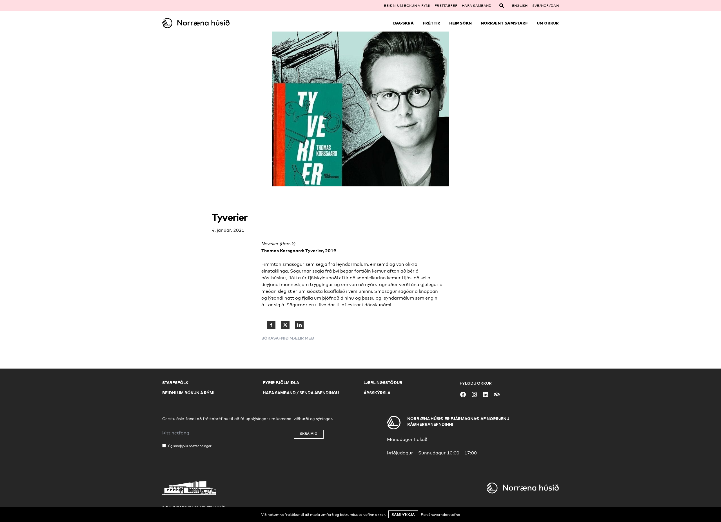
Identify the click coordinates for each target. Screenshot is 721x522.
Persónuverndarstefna (440, 514)
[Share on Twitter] (285, 325)
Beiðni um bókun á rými (407, 6)
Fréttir (431, 23)
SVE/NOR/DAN (545, 6)
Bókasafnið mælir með (287, 338)
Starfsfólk (175, 382)
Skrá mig (308, 433)
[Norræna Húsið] (211, 23)
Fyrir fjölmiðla (281, 382)
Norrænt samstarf (504, 23)
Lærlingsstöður (383, 382)
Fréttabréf (446, 6)
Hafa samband (477, 6)
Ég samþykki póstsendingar (190, 446)
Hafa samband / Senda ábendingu (301, 392)
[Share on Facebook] (271, 325)
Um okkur (548, 23)
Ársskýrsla (377, 392)
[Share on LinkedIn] (299, 325)
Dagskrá (403, 23)
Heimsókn (460, 23)
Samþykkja (403, 514)
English (520, 6)
